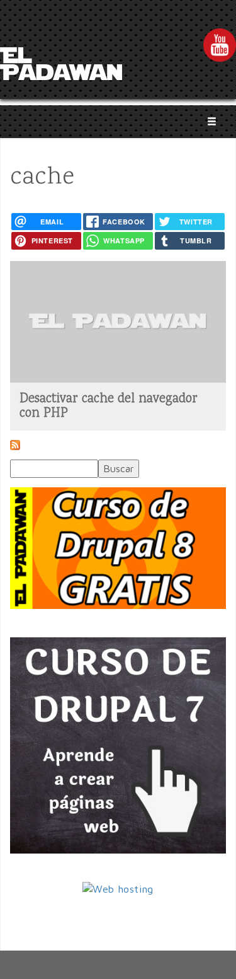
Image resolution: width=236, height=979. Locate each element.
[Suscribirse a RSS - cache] (15, 448)
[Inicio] (61, 67)
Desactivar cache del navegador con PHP (109, 406)
